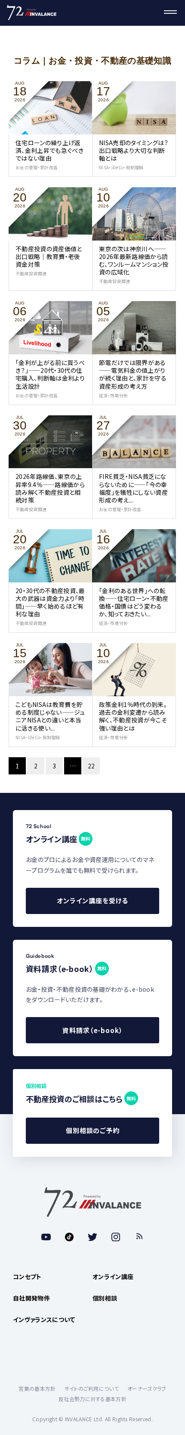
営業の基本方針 (37, 1388)
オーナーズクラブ (146, 1388)
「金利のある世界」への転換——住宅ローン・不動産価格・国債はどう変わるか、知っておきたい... (134, 602)
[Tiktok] (69, 1237)
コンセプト (27, 1276)
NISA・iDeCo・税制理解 (121, 167)
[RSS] (139, 1237)
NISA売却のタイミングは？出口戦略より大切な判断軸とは (133, 150)
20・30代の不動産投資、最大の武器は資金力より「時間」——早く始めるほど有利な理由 (50, 602)
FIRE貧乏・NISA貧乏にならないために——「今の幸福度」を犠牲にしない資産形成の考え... (133, 488)
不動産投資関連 (30, 273)
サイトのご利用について (92, 1388)
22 (91, 766)
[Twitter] (92, 1237)
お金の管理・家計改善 (36, 167)
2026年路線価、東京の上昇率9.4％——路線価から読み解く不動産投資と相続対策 (50, 488)
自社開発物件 (31, 1298)
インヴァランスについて (44, 1319)
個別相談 (104, 1298)
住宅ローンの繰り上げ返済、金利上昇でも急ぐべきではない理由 (49, 150)
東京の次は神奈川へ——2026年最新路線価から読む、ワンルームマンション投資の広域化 (133, 260)
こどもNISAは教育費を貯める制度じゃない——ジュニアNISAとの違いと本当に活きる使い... (50, 716)
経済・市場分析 (113, 395)
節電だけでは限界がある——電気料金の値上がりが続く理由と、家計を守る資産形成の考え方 (132, 374)
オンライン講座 (112, 1276)
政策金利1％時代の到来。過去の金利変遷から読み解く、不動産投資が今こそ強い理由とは (133, 716)
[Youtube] (46, 1237)
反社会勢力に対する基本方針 (92, 1398)
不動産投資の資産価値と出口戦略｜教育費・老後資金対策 (48, 256)
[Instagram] (115, 1237)
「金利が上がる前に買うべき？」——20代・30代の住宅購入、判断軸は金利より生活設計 (50, 374)
